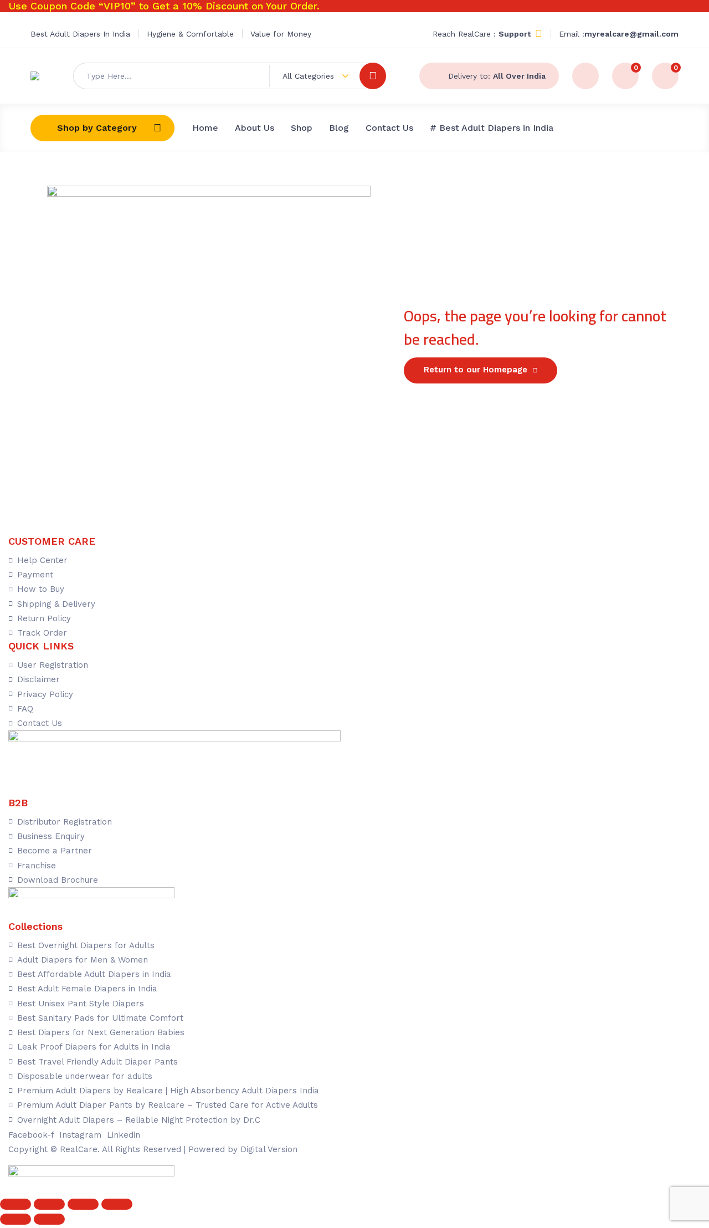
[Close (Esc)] (116, 1204)
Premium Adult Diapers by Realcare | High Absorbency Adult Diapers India (168, 1091)
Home (205, 127)
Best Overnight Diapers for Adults (86, 945)
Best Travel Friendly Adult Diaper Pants (97, 1062)
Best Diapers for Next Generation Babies (100, 1032)
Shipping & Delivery (56, 604)
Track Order (42, 633)
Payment (35, 575)
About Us (254, 127)
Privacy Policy (45, 694)
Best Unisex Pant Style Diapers (80, 1004)
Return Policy (44, 618)
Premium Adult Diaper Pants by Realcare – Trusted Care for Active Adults (167, 1105)
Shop (301, 127)
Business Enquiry (51, 836)
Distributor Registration (64, 822)
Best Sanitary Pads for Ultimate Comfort (100, 1018)
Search (372, 76)
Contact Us (389, 127)
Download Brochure (57, 880)
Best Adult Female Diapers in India (87, 989)
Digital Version (268, 1149)
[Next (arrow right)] (49, 1219)
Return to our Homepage (475, 370)
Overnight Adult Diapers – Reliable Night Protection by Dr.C (138, 1120)
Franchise (36, 866)
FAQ (25, 709)
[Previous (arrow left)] (15, 1219)
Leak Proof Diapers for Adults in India (94, 1047)
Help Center (42, 560)
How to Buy (40, 589)
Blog (339, 127)
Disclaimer (38, 679)
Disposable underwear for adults (84, 1076)
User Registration (52, 665)
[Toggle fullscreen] (49, 1204)
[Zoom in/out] (15, 1204)
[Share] (83, 1204)
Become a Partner (54, 851)
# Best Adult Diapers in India (491, 127)
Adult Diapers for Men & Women (82, 960)
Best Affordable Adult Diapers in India (94, 974)
